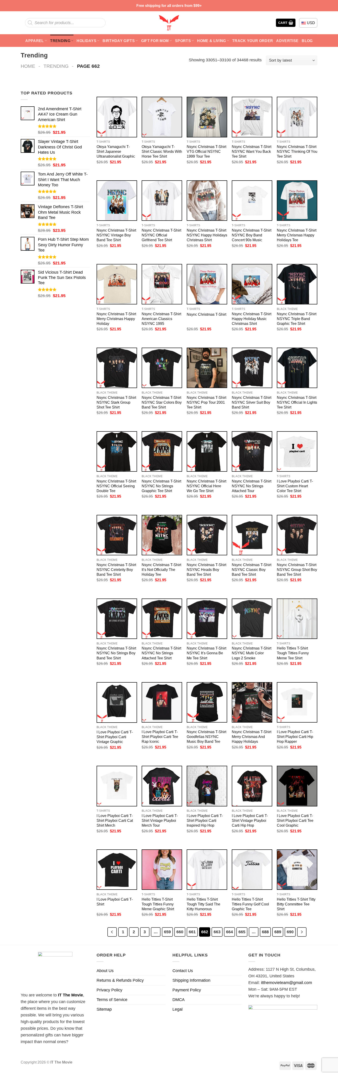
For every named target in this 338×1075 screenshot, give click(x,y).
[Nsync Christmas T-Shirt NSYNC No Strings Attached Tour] (252, 451)
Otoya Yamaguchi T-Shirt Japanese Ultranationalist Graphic (116, 151)
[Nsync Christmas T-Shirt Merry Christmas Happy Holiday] (117, 284)
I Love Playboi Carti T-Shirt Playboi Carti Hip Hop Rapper (295, 736)
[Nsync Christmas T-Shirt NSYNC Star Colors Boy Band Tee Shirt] (162, 368)
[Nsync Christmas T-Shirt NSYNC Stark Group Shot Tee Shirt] (117, 368)
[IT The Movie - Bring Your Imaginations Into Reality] (169, 22)
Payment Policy (186, 990)
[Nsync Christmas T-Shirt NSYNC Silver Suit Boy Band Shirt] (252, 368)
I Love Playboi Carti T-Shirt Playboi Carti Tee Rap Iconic (160, 736)
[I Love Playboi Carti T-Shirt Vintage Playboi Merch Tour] (162, 786)
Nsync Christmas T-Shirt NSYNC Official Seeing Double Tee (116, 486)
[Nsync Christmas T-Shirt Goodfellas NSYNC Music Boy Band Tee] (207, 702)
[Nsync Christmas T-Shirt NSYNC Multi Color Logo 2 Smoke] (252, 618)
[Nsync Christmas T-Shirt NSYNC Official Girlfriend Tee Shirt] (162, 200)
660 (179, 931)
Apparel (34, 41)
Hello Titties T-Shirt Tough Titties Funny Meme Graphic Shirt (158, 904)
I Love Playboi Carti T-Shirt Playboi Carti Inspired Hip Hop (205, 820)
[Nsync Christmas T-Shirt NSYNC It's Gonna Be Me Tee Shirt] (207, 618)
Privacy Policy (109, 990)
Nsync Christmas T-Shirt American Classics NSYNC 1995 (161, 319)
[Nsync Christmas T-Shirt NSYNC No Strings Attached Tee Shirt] (162, 618)
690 (290, 931)
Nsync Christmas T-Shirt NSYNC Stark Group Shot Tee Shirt (116, 402)
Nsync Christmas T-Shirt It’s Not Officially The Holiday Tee (161, 569)
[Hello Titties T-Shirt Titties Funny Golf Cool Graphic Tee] (252, 869)
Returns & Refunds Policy (120, 980)
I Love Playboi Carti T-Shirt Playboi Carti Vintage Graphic (115, 737)
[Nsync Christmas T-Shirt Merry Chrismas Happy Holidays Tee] (297, 200)
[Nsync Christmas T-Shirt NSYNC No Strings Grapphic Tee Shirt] (162, 451)
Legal (177, 1009)
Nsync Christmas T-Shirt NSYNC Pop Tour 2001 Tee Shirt (206, 402)
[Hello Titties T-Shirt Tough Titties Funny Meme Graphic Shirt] (162, 869)
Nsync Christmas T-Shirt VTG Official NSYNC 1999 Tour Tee (206, 151)
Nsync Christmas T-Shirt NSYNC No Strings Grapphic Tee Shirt (161, 486)
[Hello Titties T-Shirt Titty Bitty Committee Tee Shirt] (297, 869)
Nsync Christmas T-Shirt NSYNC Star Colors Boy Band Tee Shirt (162, 402)
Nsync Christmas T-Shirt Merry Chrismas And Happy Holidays (251, 736)
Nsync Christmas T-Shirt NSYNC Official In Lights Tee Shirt (297, 402)
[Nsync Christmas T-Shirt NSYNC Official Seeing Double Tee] (117, 451)
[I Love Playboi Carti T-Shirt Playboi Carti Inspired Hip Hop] (207, 786)
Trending (60, 41)
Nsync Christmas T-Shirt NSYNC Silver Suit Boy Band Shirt (251, 402)
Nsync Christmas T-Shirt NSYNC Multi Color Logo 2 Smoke (251, 653)
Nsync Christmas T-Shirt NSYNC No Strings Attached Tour (251, 486)
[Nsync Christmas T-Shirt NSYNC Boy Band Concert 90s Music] (252, 200)
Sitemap (104, 1009)
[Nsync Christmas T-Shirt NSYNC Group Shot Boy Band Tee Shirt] (297, 535)
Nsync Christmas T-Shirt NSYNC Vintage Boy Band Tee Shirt (116, 235)
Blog (307, 41)
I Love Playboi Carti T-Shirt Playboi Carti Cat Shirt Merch (115, 820)
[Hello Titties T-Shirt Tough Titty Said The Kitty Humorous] (207, 869)
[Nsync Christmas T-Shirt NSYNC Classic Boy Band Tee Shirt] (252, 535)
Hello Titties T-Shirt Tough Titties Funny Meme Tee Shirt (293, 653)
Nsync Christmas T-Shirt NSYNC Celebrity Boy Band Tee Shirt (116, 569)
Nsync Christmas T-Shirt (206, 314)
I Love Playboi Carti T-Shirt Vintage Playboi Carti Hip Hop (250, 820)
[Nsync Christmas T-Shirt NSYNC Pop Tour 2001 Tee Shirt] (207, 368)
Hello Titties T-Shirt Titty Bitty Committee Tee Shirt (296, 904)
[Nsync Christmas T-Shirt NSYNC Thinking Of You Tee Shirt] (297, 117)
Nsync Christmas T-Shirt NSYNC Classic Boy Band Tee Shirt (251, 569)
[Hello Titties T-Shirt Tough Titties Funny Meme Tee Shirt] (297, 618)
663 (217, 931)
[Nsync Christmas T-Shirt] (207, 284)
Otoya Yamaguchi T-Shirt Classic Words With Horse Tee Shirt (162, 151)
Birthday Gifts (119, 41)
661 (192, 931)
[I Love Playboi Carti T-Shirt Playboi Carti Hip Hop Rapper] (297, 702)
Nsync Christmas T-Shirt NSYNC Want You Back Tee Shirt (251, 151)
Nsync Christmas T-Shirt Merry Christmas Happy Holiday (116, 319)
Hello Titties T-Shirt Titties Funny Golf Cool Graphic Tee (250, 904)
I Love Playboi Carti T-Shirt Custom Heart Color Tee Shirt (295, 486)
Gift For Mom (155, 41)
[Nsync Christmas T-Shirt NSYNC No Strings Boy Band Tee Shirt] (117, 618)
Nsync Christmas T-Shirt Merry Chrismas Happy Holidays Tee (296, 235)
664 (229, 931)
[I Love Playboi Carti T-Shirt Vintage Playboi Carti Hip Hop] (252, 786)
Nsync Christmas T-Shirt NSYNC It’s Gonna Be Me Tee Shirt (206, 653)
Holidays (86, 41)
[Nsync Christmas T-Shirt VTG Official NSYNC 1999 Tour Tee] (207, 117)
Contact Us (182, 970)
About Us (105, 970)
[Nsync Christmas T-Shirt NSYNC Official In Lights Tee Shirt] (297, 368)
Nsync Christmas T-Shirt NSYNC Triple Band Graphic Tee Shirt (296, 319)
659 (167, 931)
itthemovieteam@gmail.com (286, 982)
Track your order (252, 41)
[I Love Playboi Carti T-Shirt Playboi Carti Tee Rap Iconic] (162, 702)
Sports (183, 41)
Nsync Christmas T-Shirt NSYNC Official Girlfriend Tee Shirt (161, 235)
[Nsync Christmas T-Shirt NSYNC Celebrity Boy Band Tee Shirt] (117, 535)
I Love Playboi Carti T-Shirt (115, 901)
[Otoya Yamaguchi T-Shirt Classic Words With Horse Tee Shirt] (162, 117)
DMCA (178, 999)
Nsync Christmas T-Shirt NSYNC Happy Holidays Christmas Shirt (207, 235)
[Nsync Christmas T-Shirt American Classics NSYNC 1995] (162, 284)
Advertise (287, 41)
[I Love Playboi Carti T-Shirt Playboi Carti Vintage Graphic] (117, 702)
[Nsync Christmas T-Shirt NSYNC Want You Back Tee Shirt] (252, 117)
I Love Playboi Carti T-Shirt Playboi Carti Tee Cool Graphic (295, 820)
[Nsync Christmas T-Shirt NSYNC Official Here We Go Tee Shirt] (207, 451)
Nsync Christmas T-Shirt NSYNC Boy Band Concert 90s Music (251, 235)
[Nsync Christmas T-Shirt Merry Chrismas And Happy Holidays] (252, 702)
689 (277, 931)
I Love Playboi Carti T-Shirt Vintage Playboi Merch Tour (160, 820)
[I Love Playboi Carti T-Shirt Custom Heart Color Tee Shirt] (297, 451)
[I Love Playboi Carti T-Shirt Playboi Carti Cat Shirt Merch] (117, 786)
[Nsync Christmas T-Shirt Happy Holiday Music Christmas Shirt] (252, 284)
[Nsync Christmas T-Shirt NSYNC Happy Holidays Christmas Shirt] (207, 200)
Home (28, 66)
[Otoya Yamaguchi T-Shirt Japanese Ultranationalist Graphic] (117, 117)
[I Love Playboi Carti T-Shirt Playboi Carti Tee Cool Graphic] (297, 786)
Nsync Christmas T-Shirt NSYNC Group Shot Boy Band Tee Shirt (297, 569)
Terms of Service (112, 999)
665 (241, 931)
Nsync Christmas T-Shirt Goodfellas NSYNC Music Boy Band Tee (206, 736)
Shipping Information (191, 980)
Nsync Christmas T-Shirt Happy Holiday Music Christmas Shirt (251, 319)
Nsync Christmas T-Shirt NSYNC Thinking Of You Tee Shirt (297, 151)
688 (265, 931)
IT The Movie (70, 995)
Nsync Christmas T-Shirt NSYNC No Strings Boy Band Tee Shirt (116, 653)
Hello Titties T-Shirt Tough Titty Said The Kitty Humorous (203, 904)
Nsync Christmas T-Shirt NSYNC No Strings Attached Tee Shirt (161, 653)
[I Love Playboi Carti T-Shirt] (117, 869)
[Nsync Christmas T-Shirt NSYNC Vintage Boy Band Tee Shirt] (117, 200)
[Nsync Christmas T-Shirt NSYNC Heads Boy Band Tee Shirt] (207, 535)
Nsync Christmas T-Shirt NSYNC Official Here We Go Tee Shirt (206, 486)
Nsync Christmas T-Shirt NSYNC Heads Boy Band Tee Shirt (206, 569)
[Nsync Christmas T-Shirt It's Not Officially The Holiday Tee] (162, 535)
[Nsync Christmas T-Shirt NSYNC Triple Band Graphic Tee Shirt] (297, 284)
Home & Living (211, 41)
